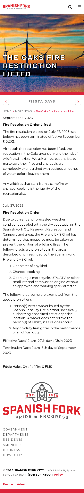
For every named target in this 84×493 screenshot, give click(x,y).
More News (23, 111)
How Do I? (12, 455)
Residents (12, 439)
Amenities (12, 445)
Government (15, 429)
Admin (22, 484)
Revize (8, 484)
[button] (79, 7)
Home (7, 111)
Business (11, 450)
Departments (16, 434)
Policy (58, 474)
